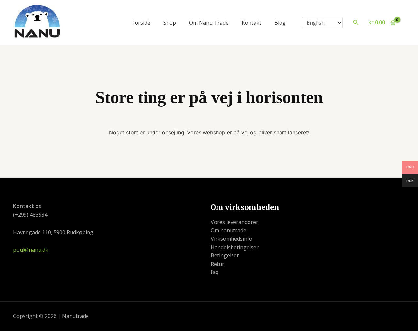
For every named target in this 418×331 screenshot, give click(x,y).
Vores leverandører (234, 222)
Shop (169, 22)
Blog (280, 22)
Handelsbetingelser (235, 247)
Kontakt (251, 22)
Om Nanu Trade (209, 22)
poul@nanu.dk (30, 249)
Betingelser (225, 255)
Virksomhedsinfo (231, 238)
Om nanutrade (228, 230)
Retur (217, 264)
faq (214, 272)
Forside (141, 22)
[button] (356, 22)
